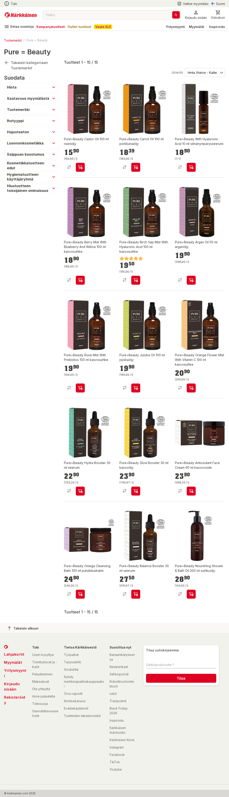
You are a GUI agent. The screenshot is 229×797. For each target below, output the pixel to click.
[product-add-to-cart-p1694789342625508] (135, 280)
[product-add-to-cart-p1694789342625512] (80, 491)
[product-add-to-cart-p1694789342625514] (80, 280)
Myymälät (196, 27)
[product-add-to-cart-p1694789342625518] (135, 491)
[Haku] (176, 15)
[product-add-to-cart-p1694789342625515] (80, 594)
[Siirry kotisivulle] (21, 15)
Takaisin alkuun (25, 628)
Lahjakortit (14, 654)
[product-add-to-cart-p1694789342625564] (191, 280)
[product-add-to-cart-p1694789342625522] (191, 594)
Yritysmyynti (175, 27)
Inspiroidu (217, 27)
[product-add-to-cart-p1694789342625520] (191, 388)
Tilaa (181, 678)
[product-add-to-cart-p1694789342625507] (80, 167)
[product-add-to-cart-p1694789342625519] (191, 167)
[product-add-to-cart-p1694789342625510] (135, 167)
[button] (192, 3)
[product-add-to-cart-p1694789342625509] (135, 388)
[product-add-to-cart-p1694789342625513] (80, 388)
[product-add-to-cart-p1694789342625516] (191, 491)
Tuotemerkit (13, 40)
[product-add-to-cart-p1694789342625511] (135, 594)
